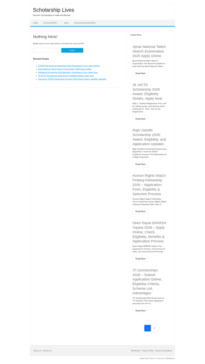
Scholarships (50, 23)
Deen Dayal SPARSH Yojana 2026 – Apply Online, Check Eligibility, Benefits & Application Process (149, 232)
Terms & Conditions (163, 351)
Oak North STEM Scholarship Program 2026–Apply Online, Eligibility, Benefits (72, 79)
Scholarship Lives (53, 10)
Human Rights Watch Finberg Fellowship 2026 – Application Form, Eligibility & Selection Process (149, 185)
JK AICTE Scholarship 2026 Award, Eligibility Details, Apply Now (66, 76)
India (66, 23)
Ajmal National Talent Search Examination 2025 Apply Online (64, 69)
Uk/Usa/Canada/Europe (85, 23)
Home (35, 23)
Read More (140, 73)
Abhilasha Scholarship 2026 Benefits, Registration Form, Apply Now (68, 72)
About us (37, 351)
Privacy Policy (148, 351)
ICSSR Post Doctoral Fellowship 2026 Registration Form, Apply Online (69, 66)
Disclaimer (136, 351)
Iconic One (144, 358)
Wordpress (170, 358)
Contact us (47, 351)
